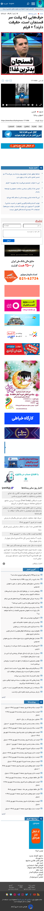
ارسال (8, 241)
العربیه (6, 4)
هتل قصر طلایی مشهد (34, 860)
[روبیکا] (6, 894)
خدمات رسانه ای (13, 889)
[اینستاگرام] (22, 895)
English (11, 4)
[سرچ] (28, 3)
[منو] (33, 3)
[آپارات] (14, 895)
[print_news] (3, 80)
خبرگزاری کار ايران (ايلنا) (24, 900)
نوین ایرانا (39, 851)
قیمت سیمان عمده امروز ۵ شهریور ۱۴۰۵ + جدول (23, 761)
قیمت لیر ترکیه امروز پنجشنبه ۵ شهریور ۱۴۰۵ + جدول (22, 740)
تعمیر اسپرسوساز (36, 877)
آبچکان (40, 874)
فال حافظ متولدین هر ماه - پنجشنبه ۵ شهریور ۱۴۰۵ (23, 778)
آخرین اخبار (31, 569)
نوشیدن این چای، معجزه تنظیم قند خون (26, 622)
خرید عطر (39, 870)
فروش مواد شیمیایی (35, 865)
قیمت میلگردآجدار (36, 872)
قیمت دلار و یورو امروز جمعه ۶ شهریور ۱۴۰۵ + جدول (22, 773)
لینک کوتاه (39, 121)
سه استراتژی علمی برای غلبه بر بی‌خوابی (26, 627)
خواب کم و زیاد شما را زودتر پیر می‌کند (27, 676)
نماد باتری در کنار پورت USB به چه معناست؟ (25, 579)
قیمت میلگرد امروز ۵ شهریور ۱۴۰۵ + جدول (25, 748)
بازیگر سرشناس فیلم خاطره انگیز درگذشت (26, 692)
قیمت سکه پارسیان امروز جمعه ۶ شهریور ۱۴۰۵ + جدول (21, 728)
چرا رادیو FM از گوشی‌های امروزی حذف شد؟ (25, 575)
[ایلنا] (40, 3)
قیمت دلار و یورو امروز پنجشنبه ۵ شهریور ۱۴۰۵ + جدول (21, 753)
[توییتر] (26, 895)
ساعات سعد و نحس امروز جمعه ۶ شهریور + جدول (23, 744)
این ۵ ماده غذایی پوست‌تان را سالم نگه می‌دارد (23, 197)
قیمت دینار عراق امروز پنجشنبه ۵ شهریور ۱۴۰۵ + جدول (21, 757)
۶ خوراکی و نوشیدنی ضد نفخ (30, 618)
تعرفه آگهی (31, 887)
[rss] (37, 894)
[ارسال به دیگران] (10, 81)
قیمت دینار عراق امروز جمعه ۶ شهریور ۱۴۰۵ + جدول (22, 809)
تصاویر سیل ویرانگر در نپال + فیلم (28, 719)
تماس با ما (32, 885)
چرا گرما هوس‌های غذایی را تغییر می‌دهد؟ (26, 603)
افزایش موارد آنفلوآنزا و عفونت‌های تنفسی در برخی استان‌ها (18, 9)
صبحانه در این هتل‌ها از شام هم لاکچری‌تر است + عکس (21, 688)
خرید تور (40, 863)
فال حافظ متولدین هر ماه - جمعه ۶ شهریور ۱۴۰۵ (24, 789)
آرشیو (3, 697)
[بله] (10, 895)
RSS (21, 887)
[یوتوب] (34, 895)
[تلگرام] (18, 895)
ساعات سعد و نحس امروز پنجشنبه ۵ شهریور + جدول (22, 724)
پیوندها (11, 887)
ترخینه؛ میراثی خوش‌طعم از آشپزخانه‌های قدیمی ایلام (22, 599)
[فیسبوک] (30, 895)
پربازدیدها (32, 702)
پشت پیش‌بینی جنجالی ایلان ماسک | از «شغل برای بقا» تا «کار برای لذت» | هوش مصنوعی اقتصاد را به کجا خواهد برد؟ (21, 610)
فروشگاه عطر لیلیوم (35, 867)
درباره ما (20, 885)
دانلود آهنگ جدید (36, 856)
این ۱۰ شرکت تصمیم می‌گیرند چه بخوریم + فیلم (23, 183)
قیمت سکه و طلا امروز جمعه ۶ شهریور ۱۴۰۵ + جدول (22, 708)
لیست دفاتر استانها (30, 889)
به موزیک (39, 858)
